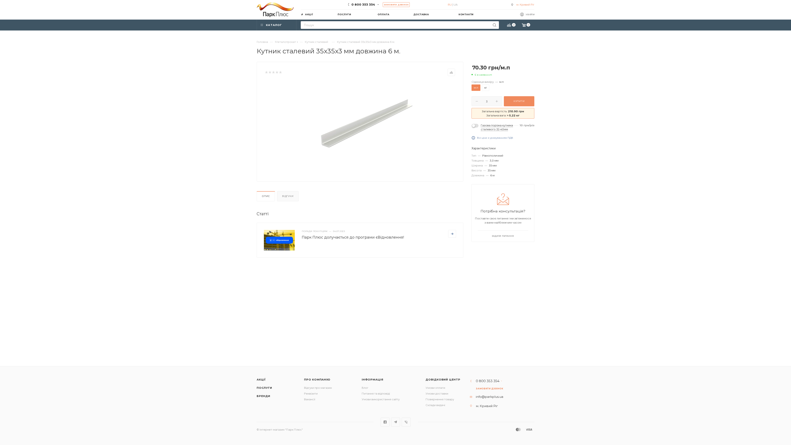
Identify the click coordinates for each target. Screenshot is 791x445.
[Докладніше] (452, 234)
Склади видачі (435, 405)
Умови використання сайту (381, 399)
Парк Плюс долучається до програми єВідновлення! (353, 237)
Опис (266, 196)
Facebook (385, 422)
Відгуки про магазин (318, 387)
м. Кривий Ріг (525, 4)
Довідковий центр (443, 379)
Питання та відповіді (376, 393)
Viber (406, 422)
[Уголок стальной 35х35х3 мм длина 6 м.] (367, 123)
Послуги (264, 387)
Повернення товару (440, 399)
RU (450, 4)
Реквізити (311, 393)
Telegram (395, 422)
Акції (261, 379)
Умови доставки (437, 393)
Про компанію (317, 379)
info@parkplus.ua (489, 397)
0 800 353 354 (363, 4)
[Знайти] (494, 25)
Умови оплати (435, 387)
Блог (365, 387)
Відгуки (288, 196)
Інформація (372, 379)
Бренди (263, 396)
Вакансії (309, 399)
